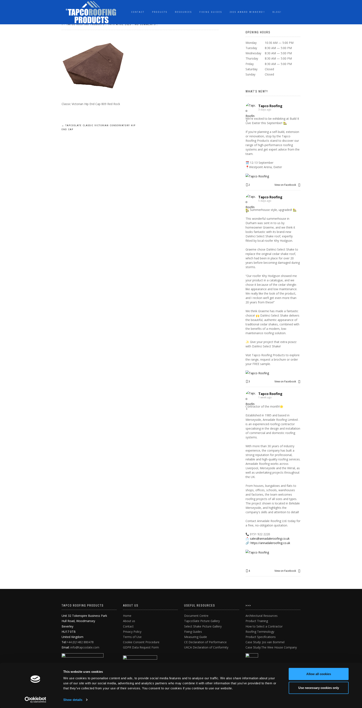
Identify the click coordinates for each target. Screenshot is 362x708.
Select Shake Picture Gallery (203, 626)
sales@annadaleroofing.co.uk (270, 538)
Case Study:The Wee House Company (271, 647)
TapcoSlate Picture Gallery (202, 621)
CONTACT (138, 12)
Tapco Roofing (270, 106)
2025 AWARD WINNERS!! (247, 12)
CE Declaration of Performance (205, 642)
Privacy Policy (132, 632)
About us (129, 621)
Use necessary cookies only (318, 687)
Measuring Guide (195, 637)
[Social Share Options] (299, 185)
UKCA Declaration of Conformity (206, 647)
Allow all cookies (318, 674)
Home (127, 616)
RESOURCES (183, 12)
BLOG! (277, 12)
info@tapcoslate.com (84, 647)
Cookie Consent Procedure (141, 642)
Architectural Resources (262, 616)
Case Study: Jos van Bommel (265, 642)
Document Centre (196, 616)
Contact (128, 626)
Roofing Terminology (260, 632)
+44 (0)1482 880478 (80, 642)
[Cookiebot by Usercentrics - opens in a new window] (35, 700)
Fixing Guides (210, 12)
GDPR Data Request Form (141, 647)
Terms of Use (132, 637)
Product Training (257, 621)
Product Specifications (261, 637)
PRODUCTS (159, 12)
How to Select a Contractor (264, 626)
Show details (72, 700)
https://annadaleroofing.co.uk (270, 543)
